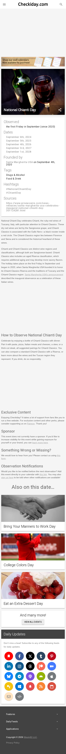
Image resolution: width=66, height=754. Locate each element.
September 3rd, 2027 (18, 148)
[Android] (41, 676)
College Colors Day (19, 565)
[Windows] (19, 686)
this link (43, 474)
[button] (4, 4)
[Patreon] (41, 666)
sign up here (7, 477)
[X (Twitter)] (30, 656)
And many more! (33, 615)
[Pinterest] (51, 656)
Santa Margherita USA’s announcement (44, 274)
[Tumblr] (41, 656)
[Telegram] (19, 676)
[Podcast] (30, 676)
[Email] (8, 696)
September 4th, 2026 (18, 144)
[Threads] (30, 666)
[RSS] (41, 686)
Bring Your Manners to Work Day (29, 526)
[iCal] (51, 686)
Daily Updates (14, 634)
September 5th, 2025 (18, 140)
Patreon (31, 423)
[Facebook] (19, 656)
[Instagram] (19, 666)
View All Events (33, 622)
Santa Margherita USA (19, 162)
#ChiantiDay (13, 192)
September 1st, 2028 (18, 151)
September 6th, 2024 (18, 137)
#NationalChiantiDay (18, 189)
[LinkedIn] (8, 666)
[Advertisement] (33, 31)
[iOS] (51, 676)
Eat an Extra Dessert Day (23, 603)
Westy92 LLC (30, 737)
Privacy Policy (12, 742)
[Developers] (19, 696)
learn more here (40, 442)
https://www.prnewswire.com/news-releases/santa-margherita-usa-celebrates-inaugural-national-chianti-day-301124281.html (32, 207)
